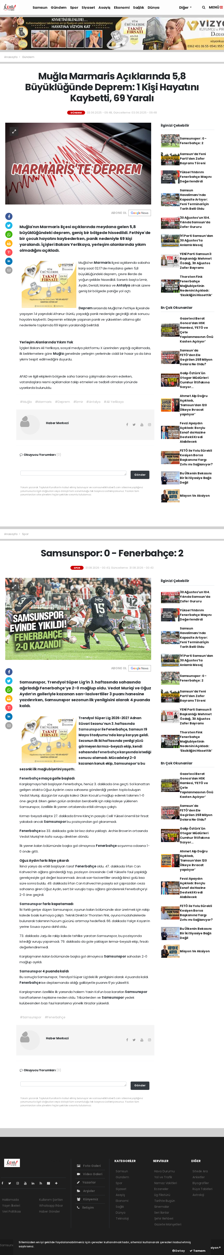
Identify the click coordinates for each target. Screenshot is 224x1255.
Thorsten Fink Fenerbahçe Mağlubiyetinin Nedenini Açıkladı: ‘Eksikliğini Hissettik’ (196, 285)
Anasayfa (11, 57)
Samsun (40, 7)
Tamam (198, 1251)
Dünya (153, 7)
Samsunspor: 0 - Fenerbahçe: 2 (193, 140)
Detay (180, 1251)
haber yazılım (10, 1250)
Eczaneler (161, 1189)
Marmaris (102, 262)
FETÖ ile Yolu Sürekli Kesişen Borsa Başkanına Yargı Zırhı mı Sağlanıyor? (196, 457)
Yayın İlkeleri (11, 1205)
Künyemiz (90, 1199)
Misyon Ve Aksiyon (195, 495)
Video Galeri (92, 1174)
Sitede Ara (200, 1171)
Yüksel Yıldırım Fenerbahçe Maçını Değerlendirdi (196, 177)
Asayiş (104, 7)
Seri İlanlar (161, 1212)
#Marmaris (43, 402)
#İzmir (78, 402)
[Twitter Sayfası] (11, 1183)
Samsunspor (90, 729)
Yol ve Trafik (163, 1177)
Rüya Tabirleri (202, 1189)
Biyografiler (200, 1183)
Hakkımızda (10, 1199)
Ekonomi (122, 7)
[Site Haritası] (50, 1183)
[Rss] (43, 1183)
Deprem (86, 308)
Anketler (198, 1177)
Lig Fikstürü (162, 1195)
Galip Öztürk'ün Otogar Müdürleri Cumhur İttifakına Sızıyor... (195, 380)
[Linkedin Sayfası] (35, 1183)
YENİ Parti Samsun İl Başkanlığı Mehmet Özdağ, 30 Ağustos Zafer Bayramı (196, 261)
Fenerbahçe (108, 752)
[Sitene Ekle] (58, 1183)
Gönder (140, 475)
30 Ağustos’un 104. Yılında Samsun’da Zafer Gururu (195, 222)
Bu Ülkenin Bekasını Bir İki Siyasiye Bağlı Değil (196, 478)
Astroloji (198, 1195)
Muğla (59, 353)
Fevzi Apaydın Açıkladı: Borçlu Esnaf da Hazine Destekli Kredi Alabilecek (193, 432)
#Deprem (62, 402)
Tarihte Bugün (164, 1201)
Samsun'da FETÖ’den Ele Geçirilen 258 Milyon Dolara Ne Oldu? (196, 357)
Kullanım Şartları (51, 1199)
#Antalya (93, 402)
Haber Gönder (49, 1211)
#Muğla (26, 402)
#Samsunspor (30, 1017)
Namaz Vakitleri (165, 1183)
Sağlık (138, 7)
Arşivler (88, 1191)
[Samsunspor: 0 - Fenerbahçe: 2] (78, 618)
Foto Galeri (91, 1166)
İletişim (88, 1207)
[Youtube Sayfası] (27, 1183)
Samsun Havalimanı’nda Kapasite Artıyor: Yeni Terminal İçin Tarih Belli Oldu (194, 199)
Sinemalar (161, 1206)
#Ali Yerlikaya (114, 402)
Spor (74, 7)
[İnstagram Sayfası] (19, 1183)
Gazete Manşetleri (167, 1224)
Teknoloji (122, 1218)
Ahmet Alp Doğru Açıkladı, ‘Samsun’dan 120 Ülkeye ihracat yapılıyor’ (194, 405)
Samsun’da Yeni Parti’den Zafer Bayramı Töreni (193, 158)
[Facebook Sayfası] (4, 1183)
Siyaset (88, 7)
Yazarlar (89, 1182)
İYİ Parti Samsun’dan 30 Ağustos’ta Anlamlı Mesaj (196, 240)
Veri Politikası (11, 1211)
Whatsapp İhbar (51, 1205)
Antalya (123, 285)
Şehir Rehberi (163, 1218)
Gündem (58, 7)
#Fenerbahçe (55, 1017)
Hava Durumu (164, 1171)
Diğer (184, 7)
